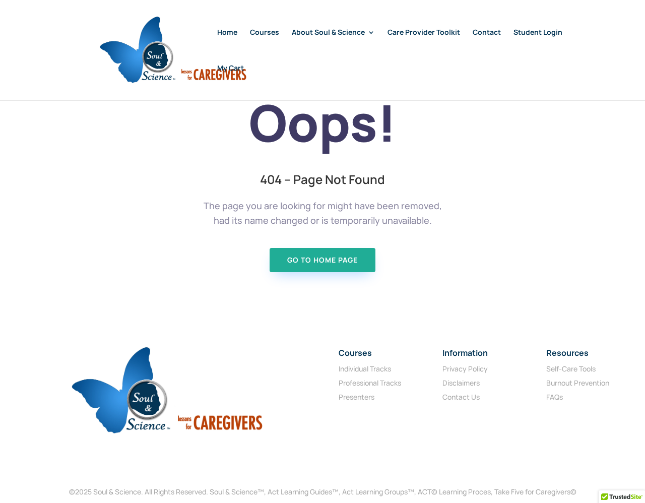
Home (227, 33)
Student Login (537, 33)
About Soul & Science (328, 33)
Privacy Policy (465, 368)
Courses (264, 33)
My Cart (230, 69)
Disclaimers (461, 383)
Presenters (356, 397)
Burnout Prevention (577, 383)
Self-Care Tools (571, 368)
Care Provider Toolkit (424, 33)
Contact (487, 33)
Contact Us (461, 397)
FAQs (554, 397)
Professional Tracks (370, 383)
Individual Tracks (365, 368)
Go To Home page (322, 260)
